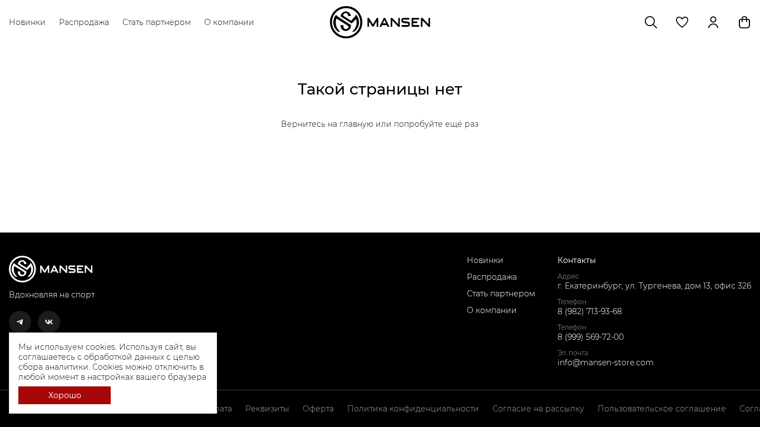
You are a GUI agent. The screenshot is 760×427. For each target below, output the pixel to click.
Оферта (318, 409)
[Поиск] (651, 22)
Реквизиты (267, 409)
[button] (682, 22)
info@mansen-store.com (605, 363)
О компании (229, 22)
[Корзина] (744, 22)
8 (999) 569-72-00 (590, 337)
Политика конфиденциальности (413, 409)
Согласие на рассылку (538, 409)
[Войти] (713, 22)
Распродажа (84, 22)
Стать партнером (156, 22)
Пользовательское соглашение (662, 409)
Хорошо (64, 395)
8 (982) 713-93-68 (589, 311)
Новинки (27, 22)
